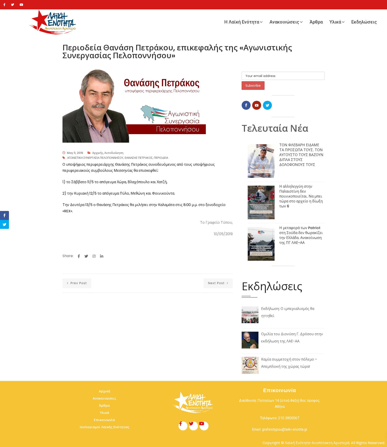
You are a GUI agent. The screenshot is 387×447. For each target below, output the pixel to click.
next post (217, 283)
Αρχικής (97, 153)
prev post (78, 283)
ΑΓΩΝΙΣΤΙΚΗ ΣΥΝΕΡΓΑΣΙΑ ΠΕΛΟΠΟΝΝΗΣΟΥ (95, 158)
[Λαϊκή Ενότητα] (53, 22)
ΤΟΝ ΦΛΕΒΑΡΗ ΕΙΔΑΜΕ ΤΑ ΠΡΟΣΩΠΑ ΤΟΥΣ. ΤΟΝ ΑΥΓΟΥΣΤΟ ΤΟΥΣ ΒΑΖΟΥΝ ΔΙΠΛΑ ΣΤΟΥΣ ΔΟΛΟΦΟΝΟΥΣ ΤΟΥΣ (301, 154)
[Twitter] (12, 4)
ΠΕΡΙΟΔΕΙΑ (161, 158)
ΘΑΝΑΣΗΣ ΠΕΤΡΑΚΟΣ (139, 158)
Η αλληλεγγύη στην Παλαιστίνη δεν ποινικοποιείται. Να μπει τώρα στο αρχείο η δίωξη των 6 (301, 196)
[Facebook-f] (182, 425)
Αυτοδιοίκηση (113, 153)
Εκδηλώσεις (364, 22)
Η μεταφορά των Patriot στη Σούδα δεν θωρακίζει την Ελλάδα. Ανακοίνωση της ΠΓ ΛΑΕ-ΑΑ (301, 235)
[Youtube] (21, 4)
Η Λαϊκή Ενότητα (241, 22)
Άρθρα (316, 22)
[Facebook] (4, 4)
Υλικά (335, 22)
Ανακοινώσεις (284, 22)
